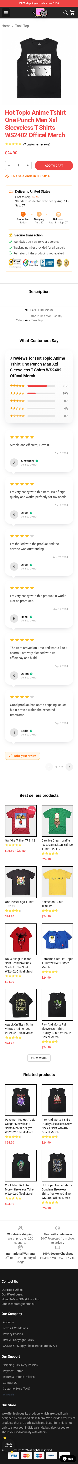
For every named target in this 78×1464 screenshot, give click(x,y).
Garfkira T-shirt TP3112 (20, 840)
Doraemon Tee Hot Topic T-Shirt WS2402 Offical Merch (57, 963)
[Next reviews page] (69, 767)
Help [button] (70, 1458)
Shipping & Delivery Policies (20, 1365)
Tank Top (22, 26)
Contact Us (10, 1382)
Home (6, 26)
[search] (65, 12)
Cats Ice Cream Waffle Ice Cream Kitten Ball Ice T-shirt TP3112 (57, 845)
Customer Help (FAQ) (16, 1388)
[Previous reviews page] (49, 767)
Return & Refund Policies (19, 1376)
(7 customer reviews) (36, 144)
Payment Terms (13, 1371)
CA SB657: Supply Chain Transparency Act (30, 1345)
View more (39, 1058)
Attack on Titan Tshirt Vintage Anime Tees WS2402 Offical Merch (19, 1029)
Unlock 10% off (8, 1445)
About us (9, 1322)
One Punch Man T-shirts (46, 316)
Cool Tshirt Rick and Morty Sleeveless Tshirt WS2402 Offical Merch (19, 1189)
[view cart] (72, 12)
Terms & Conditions (15, 1328)
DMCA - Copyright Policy (18, 1340)
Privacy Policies (13, 1334)
